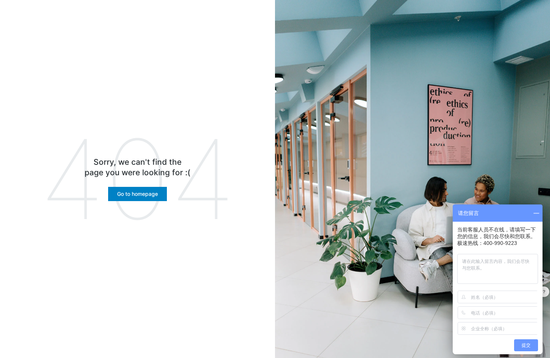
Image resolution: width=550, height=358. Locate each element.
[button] (137, 194)
